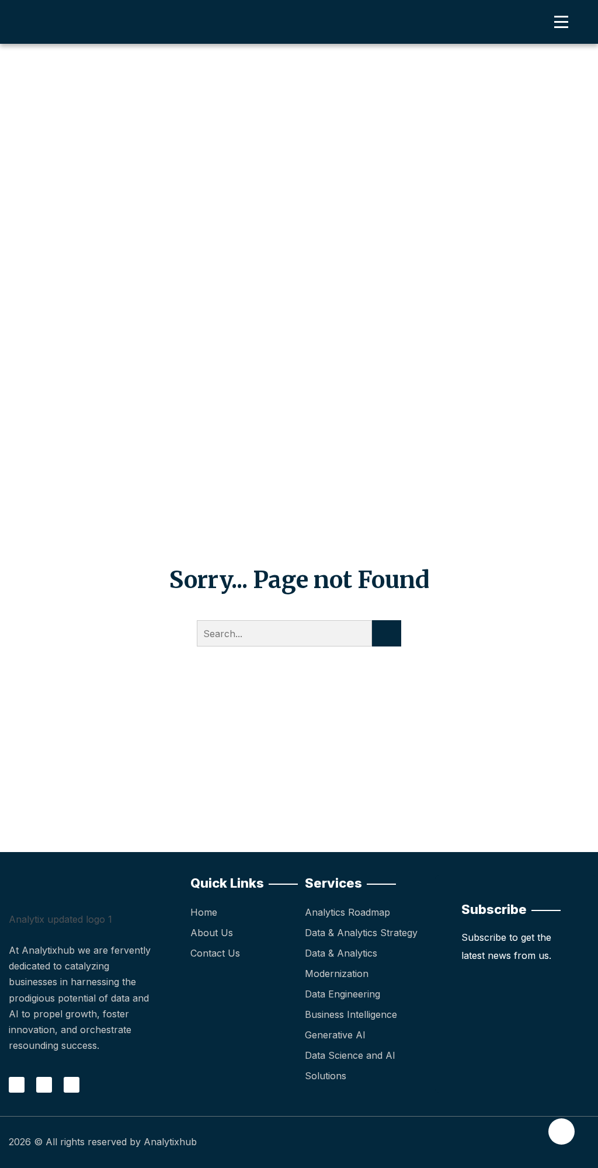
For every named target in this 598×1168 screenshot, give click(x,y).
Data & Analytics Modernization (341, 963)
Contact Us (215, 953)
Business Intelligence (351, 1014)
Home (203, 912)
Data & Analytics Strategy (361, 932)
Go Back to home (299, 700)
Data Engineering (342, 994)
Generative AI (335, 1035)
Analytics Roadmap (347, 912)
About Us (211, 932)
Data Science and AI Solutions (350, 1065)
